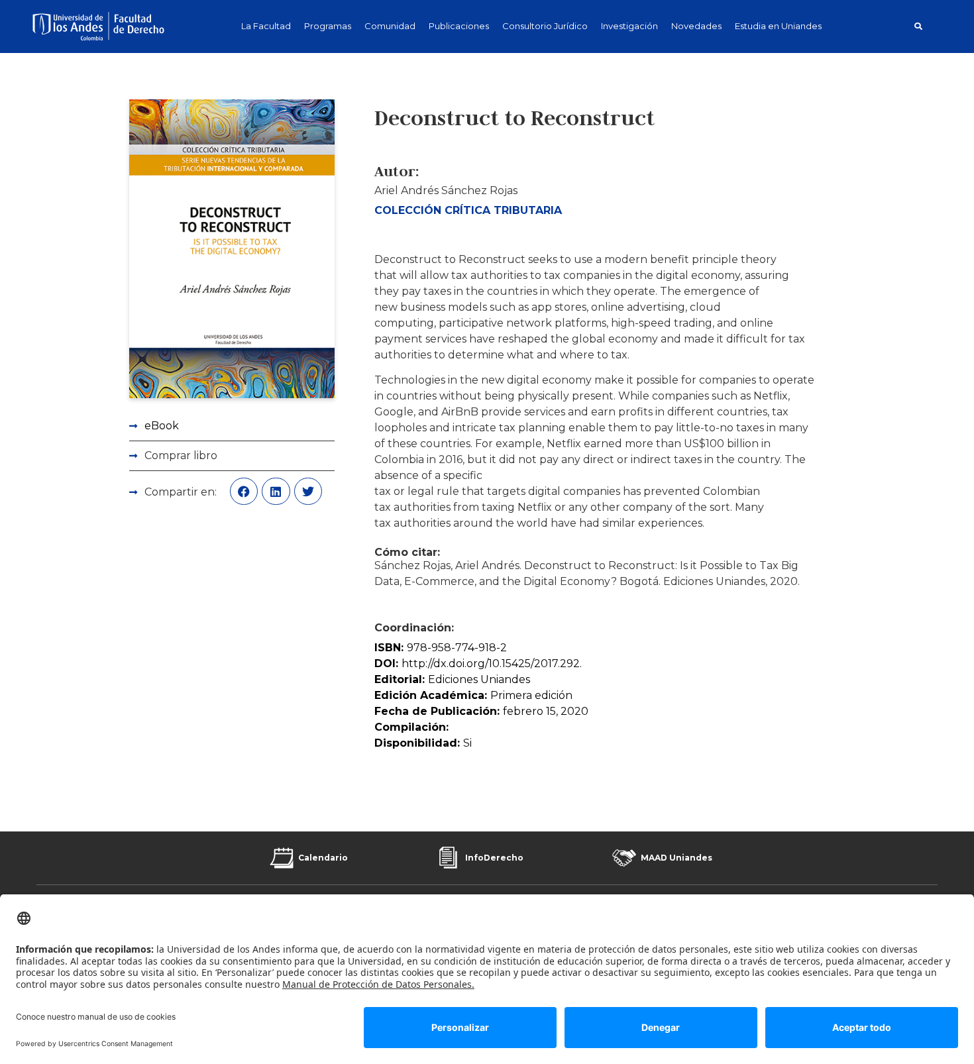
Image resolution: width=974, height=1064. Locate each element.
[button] (918, 26)
